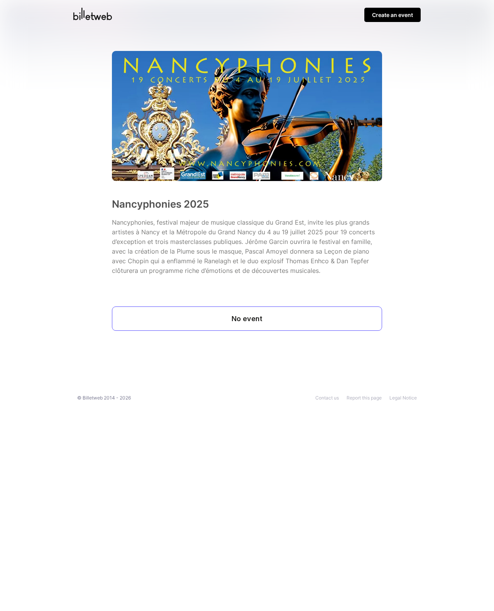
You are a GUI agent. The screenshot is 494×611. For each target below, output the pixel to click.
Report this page (364, 398)
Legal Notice (403, 398)
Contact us (327, 398)
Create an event (392, 15)
